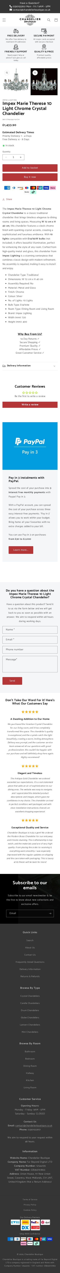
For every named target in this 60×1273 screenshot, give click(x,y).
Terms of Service (30, 1199)
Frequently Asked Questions (30, 962)
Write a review (30, 405)
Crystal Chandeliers (30, 996)
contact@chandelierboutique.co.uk (31, 10)
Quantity (6, 151)
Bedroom (30, 1059)
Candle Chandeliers (30, 1003)
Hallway (30, 1073)
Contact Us (30, 955)
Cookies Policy (30, 1210)
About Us (30, 948)
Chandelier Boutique (33, 1254)
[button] (4, 20)
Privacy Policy (30, 1204)
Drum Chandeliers (30, 1010)
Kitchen (30, 1080)
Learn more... (20, 550)
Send (12, 681)
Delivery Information (30, 969)
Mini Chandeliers (30, 1032)
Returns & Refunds (30, 976)
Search (30, 940)
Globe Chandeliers (30, 1018)
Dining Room (30, 1066)
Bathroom (30, 1051)
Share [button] (9, 199)
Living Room (30, 1087)
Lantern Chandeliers (30, 1025)
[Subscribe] (50, 913)
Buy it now (30, 177)
